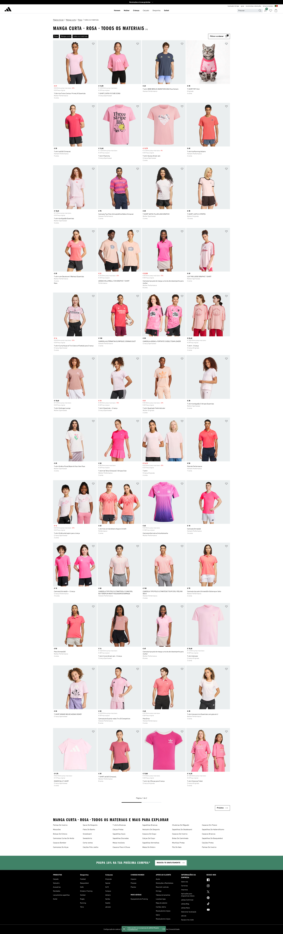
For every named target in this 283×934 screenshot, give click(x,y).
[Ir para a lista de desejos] (270, 10)
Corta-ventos (88, 843)
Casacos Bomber (59, 843)
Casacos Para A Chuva (121, 847)
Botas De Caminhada (180, 838)
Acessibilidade (174, 929)
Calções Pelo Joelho (90, 847)
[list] (130, 36)
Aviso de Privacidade (147, 929)
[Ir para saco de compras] (276, 10)
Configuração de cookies (112, 929)
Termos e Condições (161, 929)
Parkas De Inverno (60, 825)
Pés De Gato (176, 847)
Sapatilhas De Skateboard (182, 830)
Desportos (157, 10)
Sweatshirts (87, 838)
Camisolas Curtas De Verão (63, 838)
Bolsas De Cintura (60, 834)
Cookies (136, 929)
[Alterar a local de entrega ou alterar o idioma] (276, 6)
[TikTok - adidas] (218, 904)
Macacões (57, 830)
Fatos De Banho (89, 830)
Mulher (127, 10)
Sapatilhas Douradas (121, 838)
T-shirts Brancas (119, 825)
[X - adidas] (218, 892)
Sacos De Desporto (90, 825)
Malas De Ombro (148, 847)
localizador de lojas (233, 6)
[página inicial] (7, 9)
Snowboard (87, 834)
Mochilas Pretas (178, 843)
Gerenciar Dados (126, 929)
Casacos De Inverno (179, 834)
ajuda (242, 6)
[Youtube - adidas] (218, 910)
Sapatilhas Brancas (149, 825)
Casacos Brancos (208, 834)
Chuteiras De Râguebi (180, 825)
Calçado (146, 10)
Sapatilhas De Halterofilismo (213, 830)
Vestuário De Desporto (151, 830)
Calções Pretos (208, 843)
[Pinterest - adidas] (218, 898)
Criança (136, 10)
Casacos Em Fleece (209, 825)
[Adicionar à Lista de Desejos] (93, 44)
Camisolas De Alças (60, 847)
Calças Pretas (118, 830)
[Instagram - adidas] (218, 886)
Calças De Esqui (148, 838)
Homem (117, 10)
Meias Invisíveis (119, 843)
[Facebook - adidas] (218, 880)
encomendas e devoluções (253, 6)
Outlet (166, 10)
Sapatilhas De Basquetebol (212, 838)
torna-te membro (268, 6)
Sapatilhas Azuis (119, 834)
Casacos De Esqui (149, 834)
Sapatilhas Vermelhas (150, 843)
